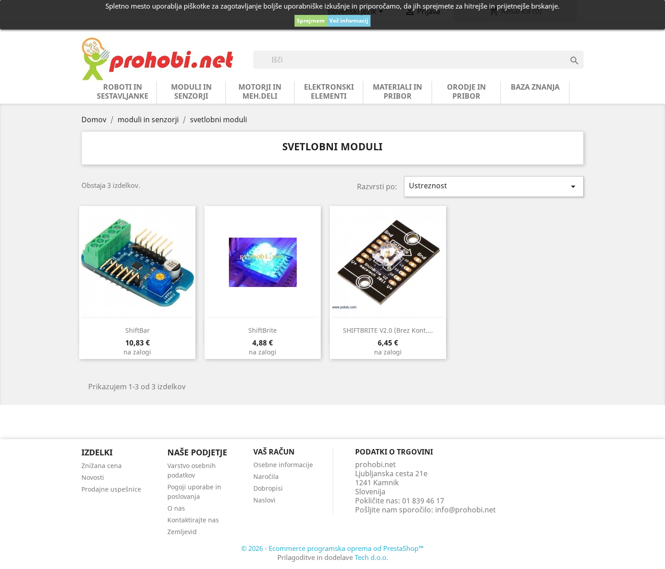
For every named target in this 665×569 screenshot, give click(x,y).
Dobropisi (268, 488)
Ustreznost (494, 186)
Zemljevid (182, 531)
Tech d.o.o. (371, 557)
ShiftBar (137, 330)
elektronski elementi (329, 91)
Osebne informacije (283, 464)
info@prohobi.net (465, 510)
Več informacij (348, 20)
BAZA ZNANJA (535, 87)
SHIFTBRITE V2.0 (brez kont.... (388, 330)
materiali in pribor (397, 91)
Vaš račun (273, 452)
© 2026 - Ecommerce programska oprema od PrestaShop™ (332, 548)
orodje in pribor (466, 91)
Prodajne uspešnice (111, 489)
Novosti (92, 477)
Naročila (266, 476)
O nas (176, 508)
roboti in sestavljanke (122, 91)
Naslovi (264, 500)
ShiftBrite (262, 330)
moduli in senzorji (191, 91)
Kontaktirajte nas (193, 520)
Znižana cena (101, 465)
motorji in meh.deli (259, 91)
